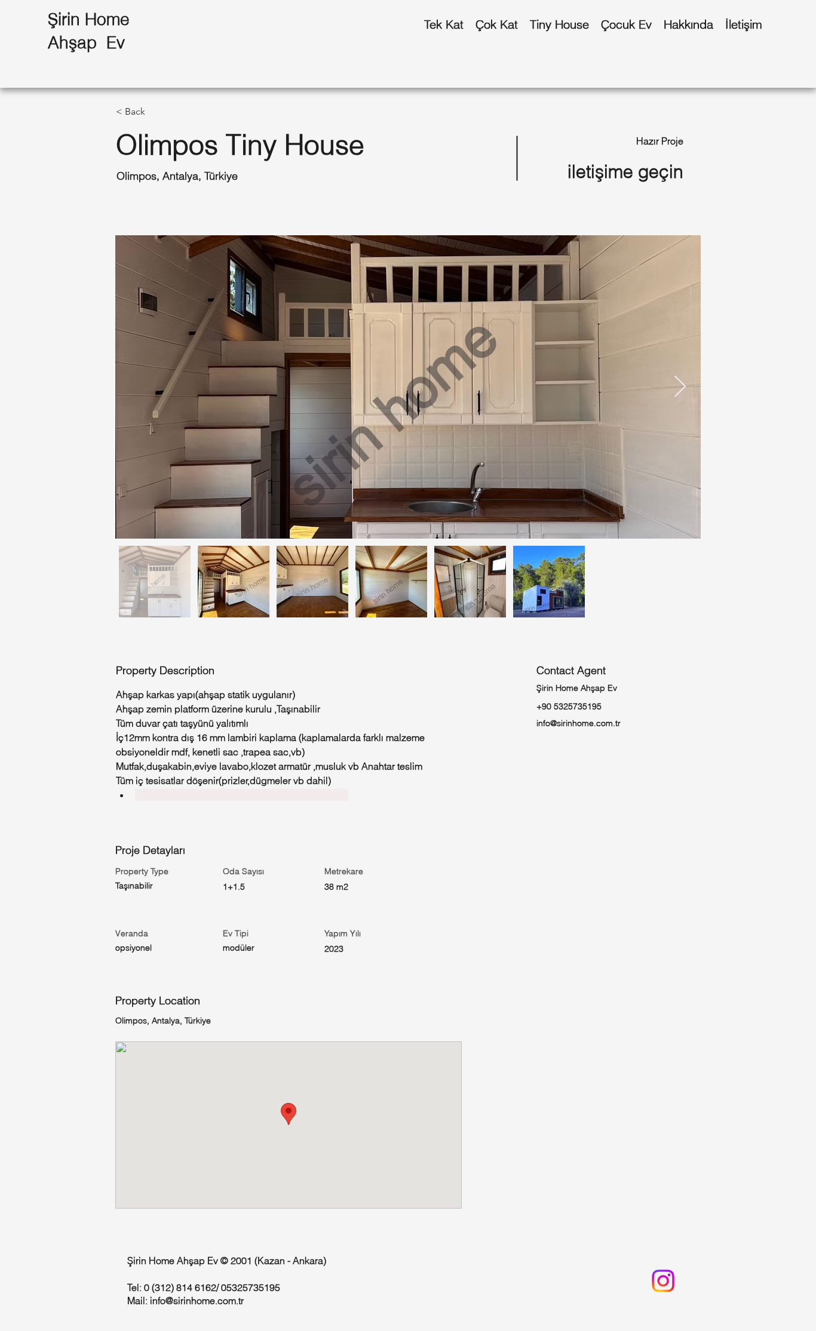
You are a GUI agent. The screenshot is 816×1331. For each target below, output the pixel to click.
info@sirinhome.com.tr (578, 723)
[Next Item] (680, 387)
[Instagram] (663, 1281)
